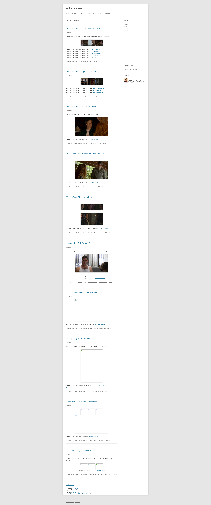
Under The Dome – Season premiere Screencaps (86, 153)
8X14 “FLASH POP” (94, 436)
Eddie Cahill (90, 96)
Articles (74, 13)
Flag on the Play (101, 470)
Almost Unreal (76, 492)
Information (91, 13)
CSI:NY (89, 232)
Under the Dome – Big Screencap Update (83, 28)
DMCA (91, 493)
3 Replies (68, 454)
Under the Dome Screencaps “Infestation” (83, 106)
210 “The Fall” (94, 57)
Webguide (108, 13)
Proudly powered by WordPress (73, 502)
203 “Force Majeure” (98, 88)
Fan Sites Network (75, 493)
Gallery (126, 26)
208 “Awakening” (95, 53)
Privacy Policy (84, 493)
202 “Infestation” (95, 139)
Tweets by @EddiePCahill (130, 69)
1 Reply (67, 158)
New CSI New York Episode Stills (79, 243)
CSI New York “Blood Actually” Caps (80, 197)
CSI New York (91, 474)
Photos (80, 61)
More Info (130, 82)
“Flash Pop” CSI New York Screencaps (81, 401)
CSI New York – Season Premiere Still (81, 292)
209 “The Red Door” (96, 55)
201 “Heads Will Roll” (96, 182)
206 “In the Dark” (95, 49)
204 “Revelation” (97, 90)
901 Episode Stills (100, 324)
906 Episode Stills (100, 278)
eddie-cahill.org (74, 7)
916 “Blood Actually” (102, 228)
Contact (82, 13)
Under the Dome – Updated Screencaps (82, 71)
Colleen (96, 61)
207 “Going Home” (96, 51)
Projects (100, 13)
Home (67, 13)
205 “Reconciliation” (98, 92)
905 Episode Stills (100, 276)
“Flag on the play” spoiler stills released (82, 450)
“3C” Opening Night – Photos (78, 338)
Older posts (70, 485)
